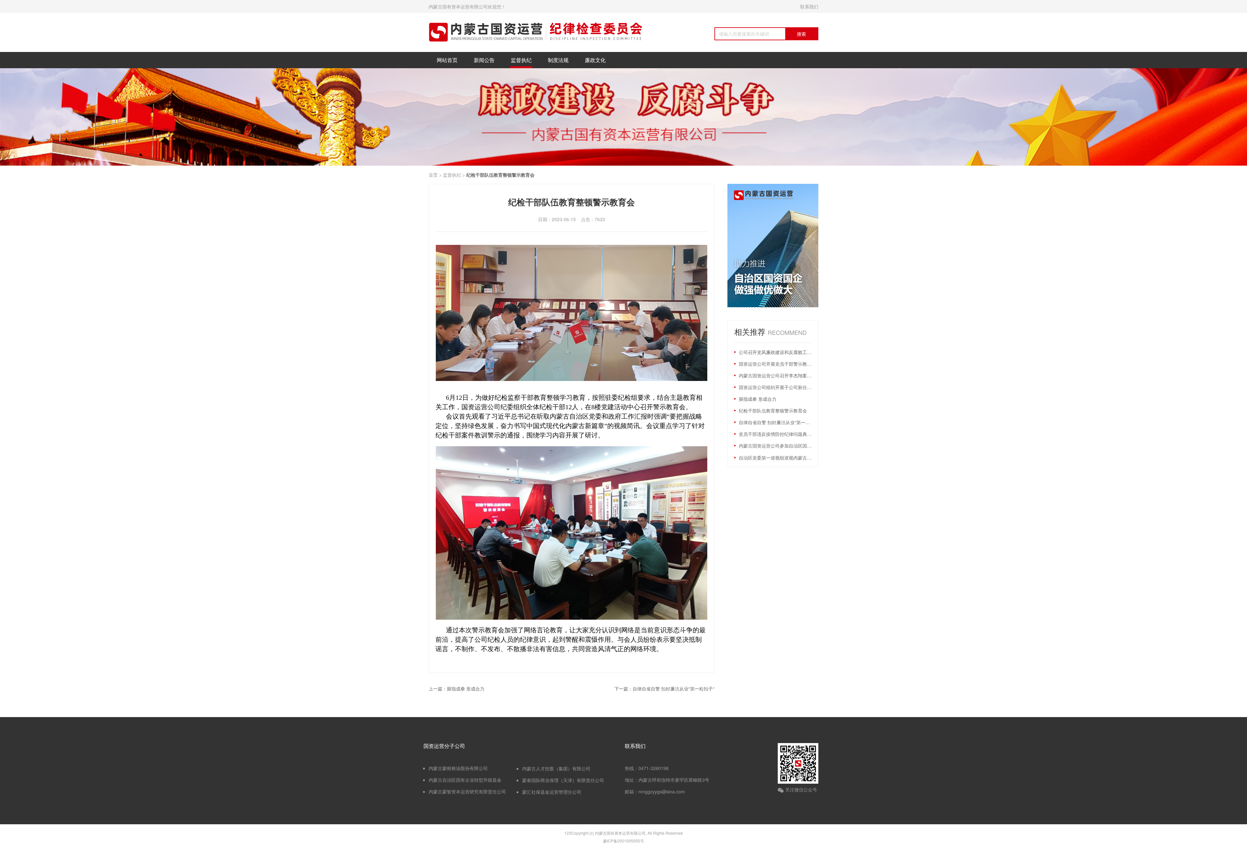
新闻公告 (484, 60)
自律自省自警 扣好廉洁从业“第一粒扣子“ (775, 422)
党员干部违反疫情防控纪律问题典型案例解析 (775, 433)
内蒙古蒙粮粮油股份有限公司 (458, 768)
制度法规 (558, 60)
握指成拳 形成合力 (757, 398)
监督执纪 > (454, 174)
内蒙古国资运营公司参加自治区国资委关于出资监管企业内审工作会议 (775, 445)
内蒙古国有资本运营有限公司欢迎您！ (467, 6)
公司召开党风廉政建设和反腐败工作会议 (775, 352)
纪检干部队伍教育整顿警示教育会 (773, 410)
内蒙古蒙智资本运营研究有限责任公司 (467, 791)
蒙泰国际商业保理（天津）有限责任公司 (563, 780)
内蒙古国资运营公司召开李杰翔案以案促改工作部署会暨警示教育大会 (775, 375)
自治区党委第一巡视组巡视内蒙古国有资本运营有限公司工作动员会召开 (775, 457)
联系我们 (809, 6)
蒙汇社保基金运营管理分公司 (551, 792)
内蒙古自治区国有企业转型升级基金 (465, 780)
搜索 (801, 34)
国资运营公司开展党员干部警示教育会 (775, 363)
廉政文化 (595, 60)
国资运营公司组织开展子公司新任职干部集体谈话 (775, 387)
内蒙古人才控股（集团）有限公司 (556, 768)
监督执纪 (521, 60)
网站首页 (447, 60)
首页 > (435, 174)
